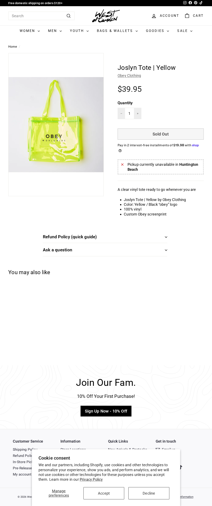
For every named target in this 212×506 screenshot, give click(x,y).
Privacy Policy (91, 479)
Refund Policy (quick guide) (70, 236)
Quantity (125, 102)
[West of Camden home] (106, 15)
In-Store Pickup (25, 462)
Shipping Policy (25, 449)
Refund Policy (24, 456)
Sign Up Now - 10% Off (106, 411)
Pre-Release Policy (27, 468)
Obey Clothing (129, 75)
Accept (104, 493)
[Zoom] (56, 124)
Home (12, 46)
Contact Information (181, 496)
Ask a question (57, 249)
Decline (149, 493)
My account (22, 474)
